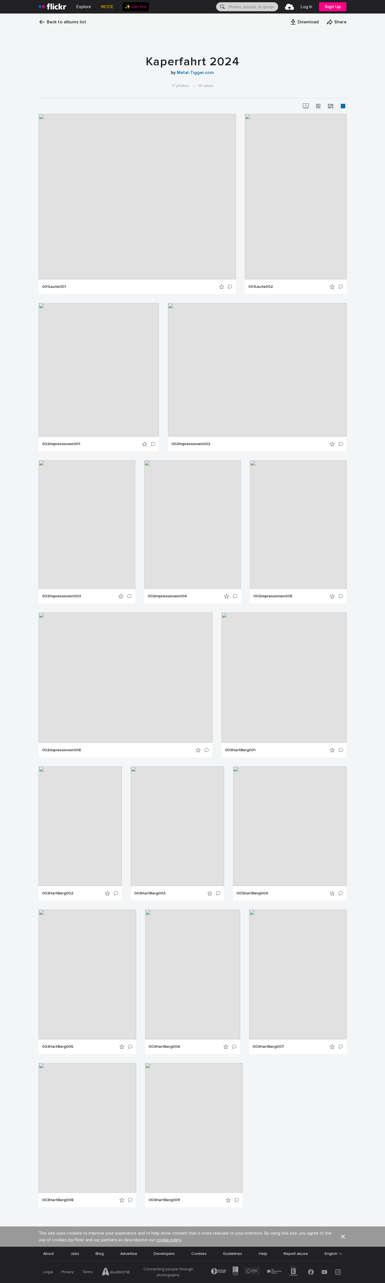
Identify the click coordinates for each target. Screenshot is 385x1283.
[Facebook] (310, 1272)
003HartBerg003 (149, 893)
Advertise (128, 1253)
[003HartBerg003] (177, 826)
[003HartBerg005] (87, 974)
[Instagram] (338, 1272)
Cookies (199, 1253)
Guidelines (232, 1253)
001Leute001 (54, 286)
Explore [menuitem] (83, 7)
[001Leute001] (137, 196)
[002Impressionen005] (298, 524)
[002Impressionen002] (257, 370)
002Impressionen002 (190, 444)
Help (263, 1253)
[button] (304, 22)
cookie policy (168, 1240)
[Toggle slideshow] (305, 106)
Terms (87, 1271)
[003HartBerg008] (87, 1128)
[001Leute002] (296, 196)
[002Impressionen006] (126, 678)
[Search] (221, 6)
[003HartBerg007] (298, 974)
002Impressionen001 (61, 444)
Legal (48, 1271)
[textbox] (253, 6)
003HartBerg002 (57, 893)
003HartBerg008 (58, 1200)
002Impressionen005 (272, 596)
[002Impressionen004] (192, 524)
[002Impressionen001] (99, 370)
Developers (164, 1253)
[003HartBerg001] (284, 678)
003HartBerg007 (268, 1046)
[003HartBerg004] (290, 826)
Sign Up (333, 7)
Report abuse (296, 1253)
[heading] (52, 7)
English (331, 1253)
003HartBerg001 (240, 750)
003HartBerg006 (164, 1046)
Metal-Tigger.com (195, 72)
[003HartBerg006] (192, 974)
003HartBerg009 (164, 1200)
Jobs (74, 1253)
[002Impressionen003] (87, 524)
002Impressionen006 (61, 750)
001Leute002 (260, 286)
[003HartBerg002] (80, 826)
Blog (100, 1253)
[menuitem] (135, 7)
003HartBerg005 (57, 1046)
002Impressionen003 (61, 596)
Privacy (67, 1271)
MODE (107, 7)
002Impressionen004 (167, 596)
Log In (306, 7)
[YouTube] (324, 1272)
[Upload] (289, 6)
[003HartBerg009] (194, 1128)
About (48, 1253)
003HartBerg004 (252, 893)
